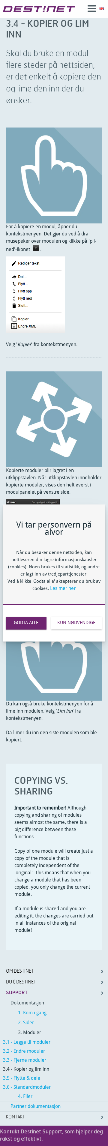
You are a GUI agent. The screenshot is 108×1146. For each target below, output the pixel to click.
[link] (39, 9)
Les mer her (63, 588)
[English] (101, 9)
